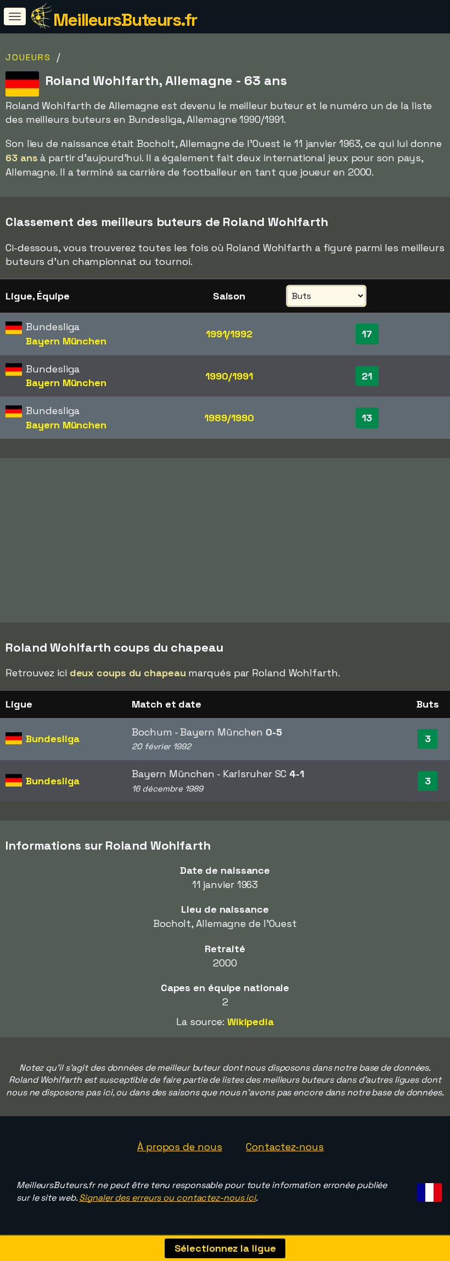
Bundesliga (53, 738)
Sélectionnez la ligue (225, 1248)
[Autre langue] (427, 1189)
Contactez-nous (285, 1146)
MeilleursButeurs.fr (125, 20)
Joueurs (28, 57)
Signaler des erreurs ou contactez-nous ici (167, 1197)
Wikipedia (250, 1021)
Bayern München (66, 341)
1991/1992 (229, 333)
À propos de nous (179, 1146)
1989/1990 (229, 417)
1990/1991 (228, 376)
